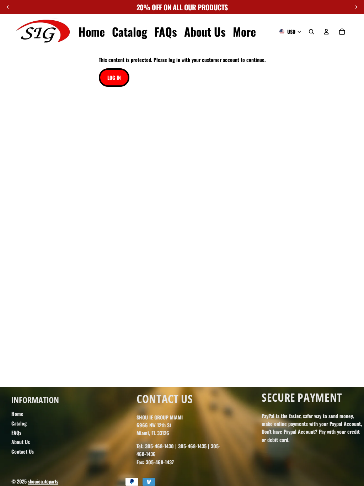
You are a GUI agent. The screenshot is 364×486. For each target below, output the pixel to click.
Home (17, 413)
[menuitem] (244, 31)
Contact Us (22, 451)
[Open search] (311, 31)
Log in (114, 77)
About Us (20, 441)
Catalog (19, 423)
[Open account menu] (326, 31)
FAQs (16, 432)
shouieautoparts (43, 481)
